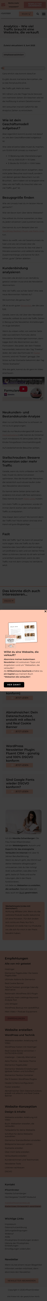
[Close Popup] (45, 612)
